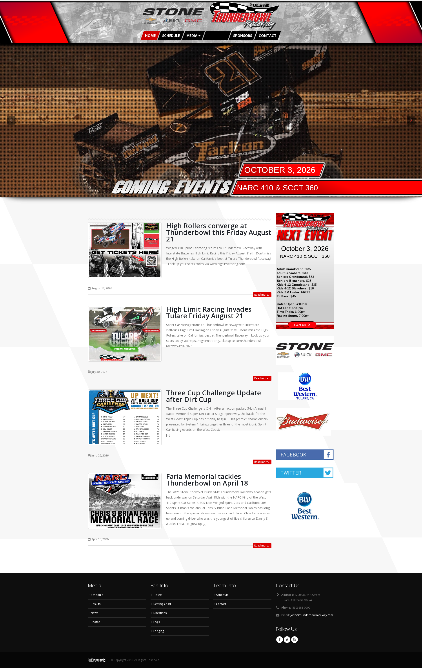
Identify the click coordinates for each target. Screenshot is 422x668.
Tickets (157, 595)
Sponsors (242, 35)
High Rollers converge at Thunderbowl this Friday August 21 (218, 232)
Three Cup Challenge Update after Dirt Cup (213, 396)
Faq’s (156, 622)
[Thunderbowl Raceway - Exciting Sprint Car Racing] (211, 16)
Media (191, 35)
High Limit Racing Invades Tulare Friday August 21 (208, 312)
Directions (160, 613)
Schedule (171, 35)
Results (96, 604)
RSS (294, 639)
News (94, 613)
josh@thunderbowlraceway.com (312, 615)
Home (150, 35)
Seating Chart (162, 604)
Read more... (262, 294)
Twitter (287, 639)
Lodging (158, 631)
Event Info (300, 325)
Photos (95, 622)
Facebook (279, 639)
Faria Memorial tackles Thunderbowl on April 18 (207, 480)
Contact (267, 35)
